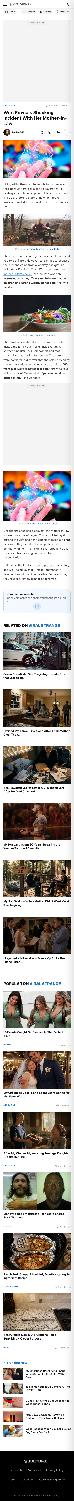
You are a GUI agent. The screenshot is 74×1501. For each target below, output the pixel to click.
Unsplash (54, 249)
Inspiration (65, 11)
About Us (16, 1470)
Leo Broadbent (35, 523)
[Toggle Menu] (5, 4)
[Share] (41, 132)
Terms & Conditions (21, 1479)
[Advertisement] (37, 63)
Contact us (34, 1470)
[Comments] (67, 132)
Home (12, 11)
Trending (31, 11)
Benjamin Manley (35, 249)
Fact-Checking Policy (52, 1479)
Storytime (9, 106)
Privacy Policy (54, 1470)
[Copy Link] (49, 132)
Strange (47, 11)
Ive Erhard (35, 335)
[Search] (68, 4)
